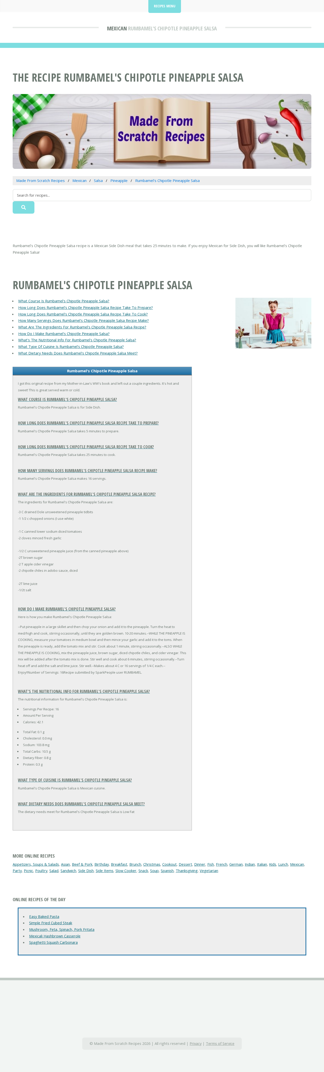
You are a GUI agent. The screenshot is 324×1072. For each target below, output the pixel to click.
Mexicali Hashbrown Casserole (54, 935)
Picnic (28, 870)
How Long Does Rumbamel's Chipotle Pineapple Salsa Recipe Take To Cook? (83, 314)
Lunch (283, 864)
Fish (210, 864)
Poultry (41, 870)
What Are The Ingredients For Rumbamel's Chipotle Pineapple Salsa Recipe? (82, 326)
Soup (154, 870)
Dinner (199, 864)
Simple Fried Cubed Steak (50, 922)
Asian (65, 864)
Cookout (169, 864)
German (236, 864)
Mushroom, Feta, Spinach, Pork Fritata (61, 929)
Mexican (117, 28)
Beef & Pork (82, 864)
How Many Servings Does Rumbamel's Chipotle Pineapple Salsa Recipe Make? (83, 320)
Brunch (135, 864)
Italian (262, 864)
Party (17, 870)
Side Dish (86, 870)
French (221, 864)
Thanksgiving (187, 870)
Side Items (104, 870)
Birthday (101, 864)
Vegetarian (209, 870)
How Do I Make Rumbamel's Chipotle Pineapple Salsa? (64, 333)
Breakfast (119, 864)
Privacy (195, 1043)
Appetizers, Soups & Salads (36, 864)
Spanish (167, 870)
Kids (272, 864)
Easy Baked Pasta (44, 916)
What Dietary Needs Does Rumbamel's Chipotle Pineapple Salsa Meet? (78, 353)
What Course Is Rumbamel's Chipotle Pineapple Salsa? (63, 300)
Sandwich (68, 870)
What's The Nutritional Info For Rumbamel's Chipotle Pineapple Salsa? (77, 339)
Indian (250, 864)
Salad (53, 870)
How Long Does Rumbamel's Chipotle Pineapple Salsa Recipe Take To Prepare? (85, 307)
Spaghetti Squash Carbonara (53, 942)
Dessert (185, 864)
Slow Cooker (125, 870)
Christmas (151, 864)
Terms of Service (220, 1043)
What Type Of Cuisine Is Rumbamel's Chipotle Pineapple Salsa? (71, 346)
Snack (143, 870)
